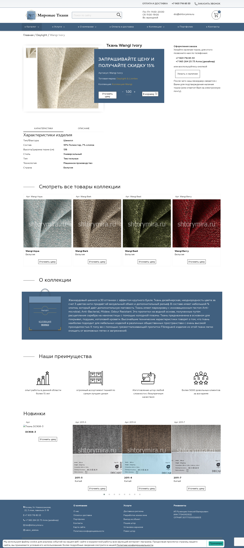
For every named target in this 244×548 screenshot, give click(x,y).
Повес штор (129, 531)
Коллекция (45, 323)
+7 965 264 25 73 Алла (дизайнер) (195, 62)
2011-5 (78, 478)
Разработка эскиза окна (135, 515)
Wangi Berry (182, 251)
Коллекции (155, 27)
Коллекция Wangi (122, 84)
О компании (86, 27)
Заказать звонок (209, 4)
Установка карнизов (133, 527)
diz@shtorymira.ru (34, 525)
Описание (83, 129)
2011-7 (177, 478)
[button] (104, 494)
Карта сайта (79, 527)
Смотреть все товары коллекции (79, 186)
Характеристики (43, 129)
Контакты (213, 27)
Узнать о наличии (187, 74)
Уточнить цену (107, 95)
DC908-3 (30, 432)
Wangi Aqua (32, 251)
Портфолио (186, 27)
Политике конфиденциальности (134, 545)
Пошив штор (130, 523)
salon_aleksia (32, 530)
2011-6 (128, 478)
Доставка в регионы (133, 511)
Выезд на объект (132, 519)
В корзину (149, 94)
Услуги (58, 27)
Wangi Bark (81, 251)
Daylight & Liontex (127, 79)
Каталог (31, 27)
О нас (76, 511)
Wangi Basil (131, 251)
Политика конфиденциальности (88, 531)
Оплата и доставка (155, 4)
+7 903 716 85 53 (181, 4)
